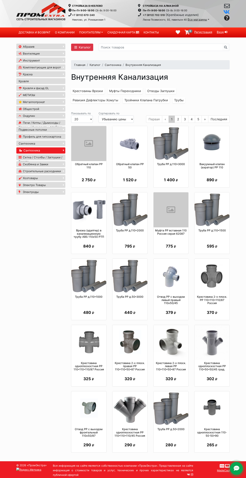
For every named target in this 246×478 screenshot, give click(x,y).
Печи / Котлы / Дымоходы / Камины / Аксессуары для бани (40, 125)
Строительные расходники (41, 171)
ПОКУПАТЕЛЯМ (90, 32)
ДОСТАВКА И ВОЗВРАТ (34, 32)
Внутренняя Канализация (143, 65)
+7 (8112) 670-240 (83, 15)
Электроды (30, 192)
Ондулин (28, 116)
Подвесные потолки (33, 129)
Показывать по (81, 113)
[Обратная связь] (227, 7)
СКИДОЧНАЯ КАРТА (121, 32)
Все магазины (197, 19)
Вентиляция (31, 53)
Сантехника (27, 143)
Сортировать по (109, 113)
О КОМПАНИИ (65, 32)
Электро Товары (34, 185)
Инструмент (31, 60)
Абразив (28, 46)
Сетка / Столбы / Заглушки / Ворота (40, 159)
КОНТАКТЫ (151, 32)
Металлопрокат (33, 102)
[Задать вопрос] (227, 18)
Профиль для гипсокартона (41, 136)
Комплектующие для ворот (41, 67)
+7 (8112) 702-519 (154, 15)
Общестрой (30, 109)
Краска (27, 74)
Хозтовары (30, 178)
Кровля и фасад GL (35, 88)
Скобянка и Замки (35, 164)
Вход (220, 32)
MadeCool (223, 470)
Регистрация (203, 32)
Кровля (24, 81)
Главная (79, 65)
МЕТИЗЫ (28, 95)
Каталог (84, 47)
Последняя (219, 119)
